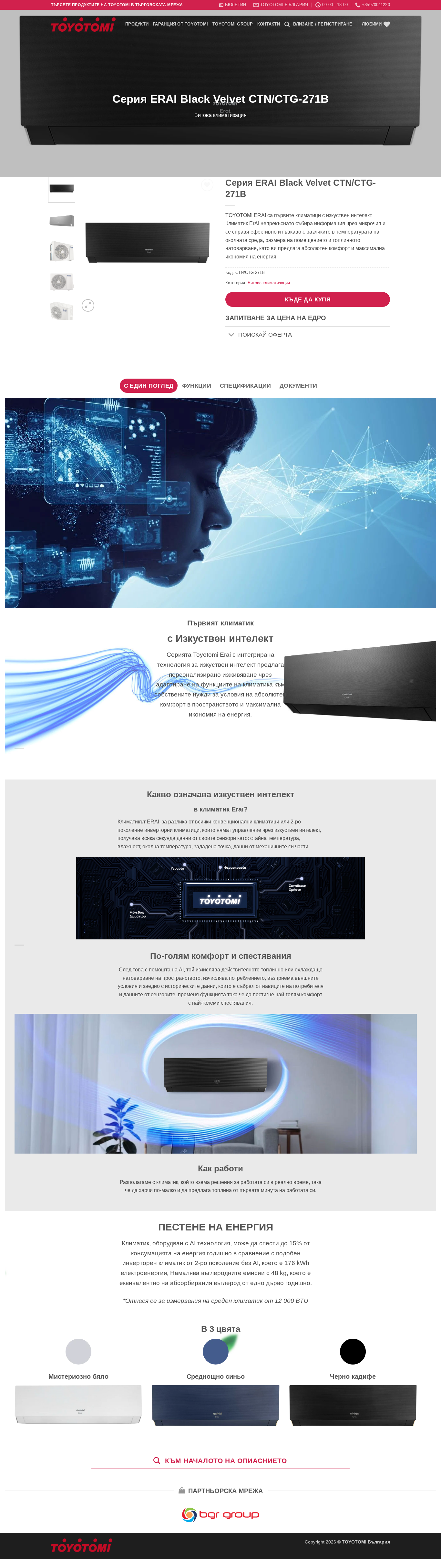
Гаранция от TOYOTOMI (180, 24)
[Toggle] (231, 335)
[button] (232, 5)
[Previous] (90, 245)
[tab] (149, 386)
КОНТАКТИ (268, 24)
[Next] (205, 245)
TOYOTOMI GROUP (232, 24)
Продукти (137, 24)
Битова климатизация (220, 115)
